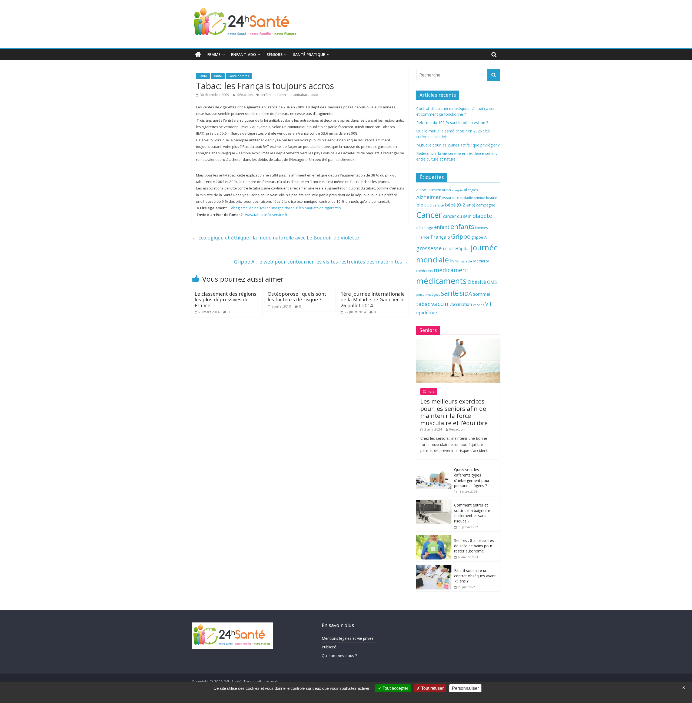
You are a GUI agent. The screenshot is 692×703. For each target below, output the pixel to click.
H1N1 (448, 248)
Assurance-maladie (457, 197)
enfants (462, 226)
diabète (482, 215)
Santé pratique (309, 54)
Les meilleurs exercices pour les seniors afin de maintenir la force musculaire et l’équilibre (454, 412)
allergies (471, 189)
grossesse (429, 248)
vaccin (439, 303)
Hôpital (462, 249)
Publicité (329, 646)
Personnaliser (465, 688)
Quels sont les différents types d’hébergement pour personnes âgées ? (472, 477)
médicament (451, 270)
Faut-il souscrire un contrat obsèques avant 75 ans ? (475, 576)
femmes (481, 227)
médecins (424, 270)
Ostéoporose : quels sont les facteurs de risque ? (297, 297)
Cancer (429, 214)
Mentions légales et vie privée (348, 638)
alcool (421, 189)
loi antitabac (298, 94)
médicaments (441, 280)
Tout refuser (432, 688)
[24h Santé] (198, 54)
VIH (489, 304)
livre (454, 261)
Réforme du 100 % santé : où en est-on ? (452, 122)
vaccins (478, 305)
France (423, 237)
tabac (314, 94)
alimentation (439, 189)
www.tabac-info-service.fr (266, 214)
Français (440, 237)
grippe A (479, 237)
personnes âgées (428, 294)
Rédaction (245, 94)
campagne (485, 205)
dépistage (424, 227)
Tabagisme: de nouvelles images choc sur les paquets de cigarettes (285, 207)
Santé (203, 76)
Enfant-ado (243, 54)
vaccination (461, 304)
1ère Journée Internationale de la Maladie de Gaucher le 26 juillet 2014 (373, 300)
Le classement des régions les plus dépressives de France (225, 300)
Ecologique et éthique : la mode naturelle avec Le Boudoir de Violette (275, 237)
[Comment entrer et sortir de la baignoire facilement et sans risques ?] (433, 502)
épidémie (426, 312)
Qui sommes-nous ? (339, 655)
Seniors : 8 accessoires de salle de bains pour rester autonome (474, 546)
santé (218, 76)
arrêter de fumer (274, 94)
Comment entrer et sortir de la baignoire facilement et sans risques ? (472, 513)
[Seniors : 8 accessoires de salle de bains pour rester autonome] (433, 538)
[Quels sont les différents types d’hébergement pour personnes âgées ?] (433, 467)
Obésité (477, 282)
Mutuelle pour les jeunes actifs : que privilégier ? (458, 145)
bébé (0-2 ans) (460, 205)
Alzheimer (428, 197)
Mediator (481, 261)
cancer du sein (457, 216)
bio (419, 205)
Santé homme (238, 76)
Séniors (274, 54)
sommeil (482, 294)
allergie (457, 190)
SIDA (466, 293)
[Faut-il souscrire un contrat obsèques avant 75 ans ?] (433, 568)
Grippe (460, 236)
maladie (466, 261)
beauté (491, 197)
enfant (442, 227)
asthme (479, 198)
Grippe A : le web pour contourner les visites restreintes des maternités (321, 261)
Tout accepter (394, 688)
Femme (214, 54)
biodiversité (434, 205)
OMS (492, 282)
